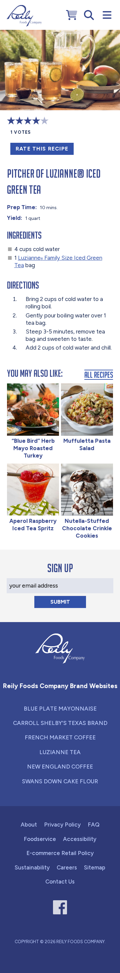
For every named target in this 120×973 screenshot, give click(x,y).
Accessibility (79, 839)
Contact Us (60, 881)
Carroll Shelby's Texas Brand (60, 723)
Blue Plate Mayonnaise (60, 708)
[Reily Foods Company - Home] (24, 15)
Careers (67, 867)
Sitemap (94, 867)
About (29, 824)
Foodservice (40, 839)
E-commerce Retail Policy (60, 853)
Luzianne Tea (60, 752)
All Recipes (98, 374)
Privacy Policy (62, 824)
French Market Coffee (60, 737)
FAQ (93, 824)
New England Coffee (60, 766)
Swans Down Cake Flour (60, 781)
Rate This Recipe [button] (42, 148)
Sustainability (32, 867)
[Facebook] (60, 907)
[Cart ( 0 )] (71, 15)
